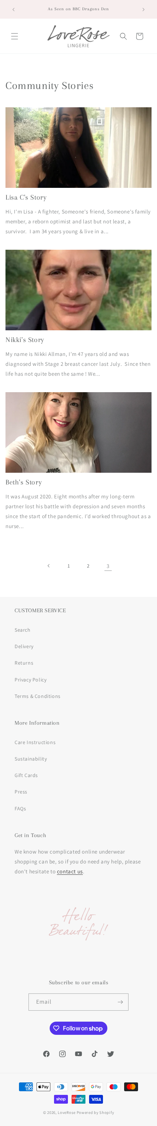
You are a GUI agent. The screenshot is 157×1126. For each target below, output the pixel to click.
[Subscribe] (120, 1002)
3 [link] (108, 565)
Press (21, 791)
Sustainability (31, 758)
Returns (24, 662)
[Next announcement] (143, 9)
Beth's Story (23, 482)
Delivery (24, 646)
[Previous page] (49, 566)
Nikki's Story (24, 340)
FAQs (20, 808)
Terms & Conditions (38, 696)
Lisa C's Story (25, 197)
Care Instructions (35, 742)
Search (23, 630)
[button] (15, 36)
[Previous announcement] (13, 9)
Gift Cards (26, 775)
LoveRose (67, 1112)
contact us (70, 871)
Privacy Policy (30, 679)
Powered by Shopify (95, 1112)
